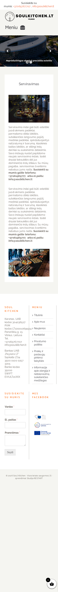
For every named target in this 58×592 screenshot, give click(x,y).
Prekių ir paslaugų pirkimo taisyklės (39, 356)
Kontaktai (39, 334)
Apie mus (39, 321)
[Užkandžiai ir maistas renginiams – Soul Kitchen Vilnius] (29, 12)
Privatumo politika (40, 343)
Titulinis (38, 315)
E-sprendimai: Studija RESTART (33, 476)
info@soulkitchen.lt (43, 6)
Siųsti (10, 452)
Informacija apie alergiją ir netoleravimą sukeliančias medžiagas (42, 374)
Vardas (9, 406)
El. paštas (11, 419)
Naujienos (40, 328)
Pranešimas (12, 432)
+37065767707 (21, 6)
